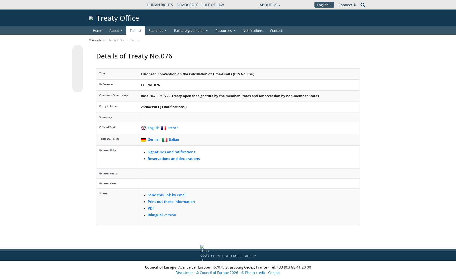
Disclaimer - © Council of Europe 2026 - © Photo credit (221, 272)
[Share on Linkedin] (77, 78)
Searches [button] (156, 30)
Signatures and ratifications (171, 151)
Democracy (187, 4)
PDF (151, 208)
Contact (276, 30)
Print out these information (171, 201)
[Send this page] (77, 87)
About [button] (114, 30)
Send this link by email (167, 194)
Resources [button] (223, 30)
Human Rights (160, 4)
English (323, 4)
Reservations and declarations (174, 158)
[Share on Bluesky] (77, 50)
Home (97, 30)
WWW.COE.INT (101, 5)
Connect (345, 4)
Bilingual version (162, 214)
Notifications (253, 30)
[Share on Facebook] (77, 68)
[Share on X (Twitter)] (77, 59)
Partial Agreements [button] (189, 30)
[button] (228, 256)
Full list (135, 30)
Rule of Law (212, 4)
